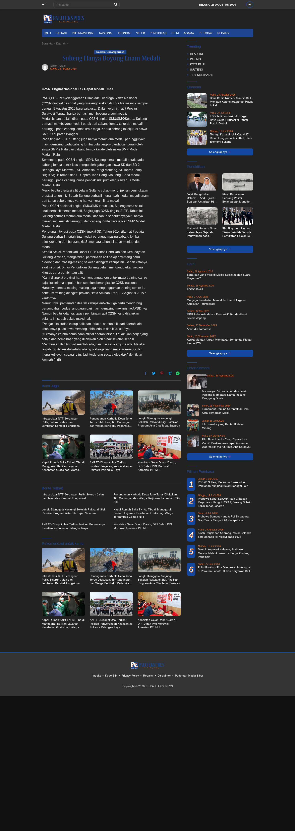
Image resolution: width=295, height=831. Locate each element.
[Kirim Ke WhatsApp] (178, 373)
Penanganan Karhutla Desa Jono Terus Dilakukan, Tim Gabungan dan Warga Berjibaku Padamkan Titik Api (111, 422)
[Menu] (44, 4)
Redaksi (223, 33)
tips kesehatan (201, 74)
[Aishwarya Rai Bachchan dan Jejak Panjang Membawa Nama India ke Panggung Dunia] (197, 381)
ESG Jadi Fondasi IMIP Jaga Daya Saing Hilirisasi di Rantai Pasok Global (229, 120)
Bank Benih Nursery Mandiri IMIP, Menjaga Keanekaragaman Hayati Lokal (231, 101)
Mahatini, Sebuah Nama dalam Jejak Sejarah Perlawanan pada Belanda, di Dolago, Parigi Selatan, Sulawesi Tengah (202, 232)
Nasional (106, 33)
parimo (195, 59)
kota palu (197, 64)
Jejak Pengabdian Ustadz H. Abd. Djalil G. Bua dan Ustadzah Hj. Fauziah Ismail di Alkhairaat (201, 198)
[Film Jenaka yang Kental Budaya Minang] (193, 426)
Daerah (61, 33)
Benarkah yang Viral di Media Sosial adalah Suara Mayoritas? (218, 276)
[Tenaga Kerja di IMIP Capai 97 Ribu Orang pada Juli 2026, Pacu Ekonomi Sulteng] (197, 137)
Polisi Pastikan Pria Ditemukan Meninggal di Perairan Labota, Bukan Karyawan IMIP (224, 569)
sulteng (196, 69)
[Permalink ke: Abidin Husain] (45, 67)
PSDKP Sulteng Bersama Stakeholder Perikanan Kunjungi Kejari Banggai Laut (223, 484)
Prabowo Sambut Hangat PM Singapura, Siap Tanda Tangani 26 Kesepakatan (223, 518)
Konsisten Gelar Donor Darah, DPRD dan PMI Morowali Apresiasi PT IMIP (157, 466)
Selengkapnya (218, 151)
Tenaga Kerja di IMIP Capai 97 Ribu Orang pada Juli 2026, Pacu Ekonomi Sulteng (231, 138)
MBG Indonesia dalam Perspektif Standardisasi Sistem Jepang (217, 316)
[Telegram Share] (170, 373)
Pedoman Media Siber (189, 675)
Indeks (97, 675)
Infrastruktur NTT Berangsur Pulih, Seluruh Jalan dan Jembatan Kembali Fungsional (61, 422)
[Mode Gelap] (249, 4)
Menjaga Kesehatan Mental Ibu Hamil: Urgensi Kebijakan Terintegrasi (216, 302)
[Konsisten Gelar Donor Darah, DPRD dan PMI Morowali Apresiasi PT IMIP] (159, 447)
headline (197, 53)
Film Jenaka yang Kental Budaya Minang (223, 426)
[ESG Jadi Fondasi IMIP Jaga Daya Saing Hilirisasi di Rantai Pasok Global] (197, 119)
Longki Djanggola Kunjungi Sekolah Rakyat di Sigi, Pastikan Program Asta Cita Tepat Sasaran (159, 422)
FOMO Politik (195, 289)
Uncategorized (115, 51)
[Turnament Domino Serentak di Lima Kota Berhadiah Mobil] (193, 410)
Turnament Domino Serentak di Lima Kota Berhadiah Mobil (225, 410)
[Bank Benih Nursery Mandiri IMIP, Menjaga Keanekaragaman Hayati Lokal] (197, 100)
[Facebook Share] (146, 373)
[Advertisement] (167, 137)
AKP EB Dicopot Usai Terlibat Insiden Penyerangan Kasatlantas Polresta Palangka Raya (111, 466)
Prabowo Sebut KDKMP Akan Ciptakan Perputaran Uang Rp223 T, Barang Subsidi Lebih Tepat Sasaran (225, 502)
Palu (47, 33)
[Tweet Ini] (154, 373)
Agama (189, 33)
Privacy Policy (130, 675)
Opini (175, 33)
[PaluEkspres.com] (64, 18)
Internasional (83, 33)
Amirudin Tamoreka (199, 329)
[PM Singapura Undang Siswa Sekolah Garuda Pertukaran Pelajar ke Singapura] (237, 216)
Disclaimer (164, 675)
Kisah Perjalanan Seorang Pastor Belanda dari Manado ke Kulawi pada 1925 (236, 198)
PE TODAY (206, 33)
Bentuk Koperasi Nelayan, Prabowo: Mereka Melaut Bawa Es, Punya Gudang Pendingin (223, 553)
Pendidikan (158, 33)
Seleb (140, 33)
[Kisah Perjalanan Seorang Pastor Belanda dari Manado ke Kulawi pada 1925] (237, 182)
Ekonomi (124, 33)
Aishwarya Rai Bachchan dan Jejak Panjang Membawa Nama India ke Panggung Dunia (224, 394)
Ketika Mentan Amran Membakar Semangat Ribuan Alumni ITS (219, 341)
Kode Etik (111, 675)
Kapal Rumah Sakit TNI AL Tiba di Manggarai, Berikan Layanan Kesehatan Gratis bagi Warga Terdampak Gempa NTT (63, 466)
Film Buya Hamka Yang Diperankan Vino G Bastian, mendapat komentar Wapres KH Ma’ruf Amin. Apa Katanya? (226, 443)
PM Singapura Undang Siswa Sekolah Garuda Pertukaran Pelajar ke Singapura (236, 232)
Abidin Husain (58, 66)
